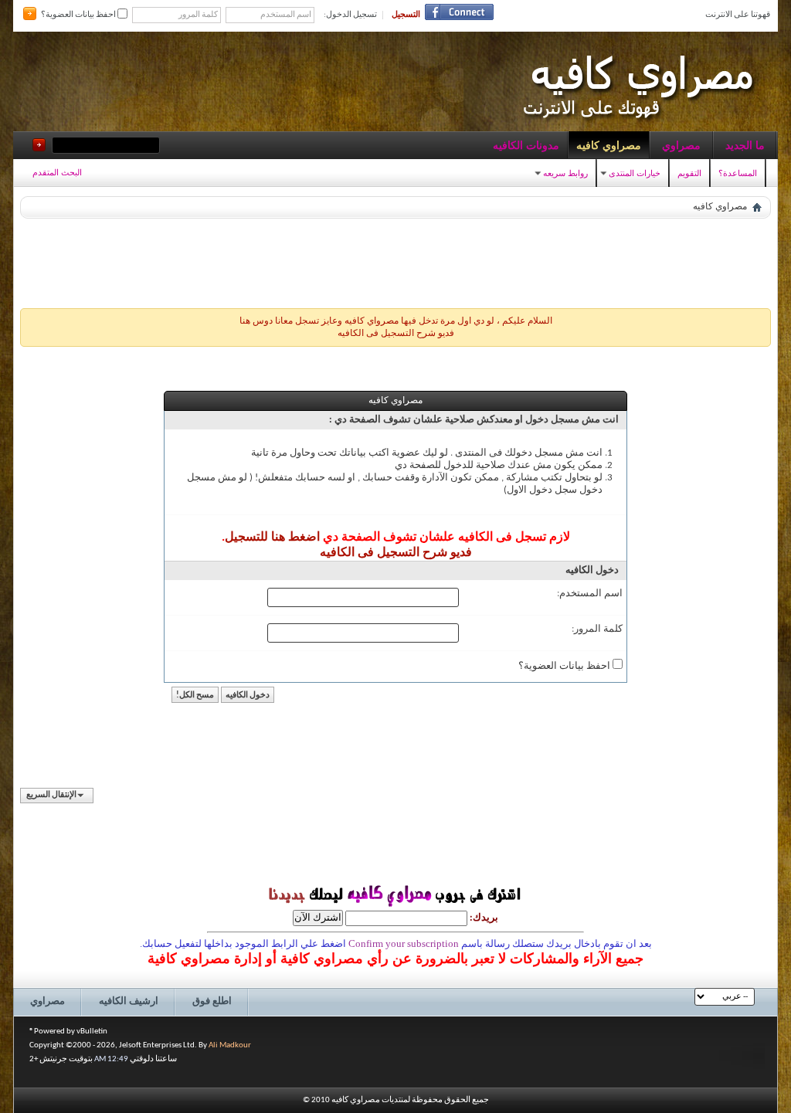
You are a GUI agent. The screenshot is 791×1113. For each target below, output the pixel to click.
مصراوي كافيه (608, 145)
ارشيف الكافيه (128, 1001)
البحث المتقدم (57, 172)
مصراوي (681, 145)
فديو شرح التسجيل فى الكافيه (396, 333)
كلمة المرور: (597, 629)
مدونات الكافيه (526, 145)
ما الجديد (745, 145)
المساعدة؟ (737, 173)
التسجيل (406, 15)
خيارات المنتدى (634, 173)
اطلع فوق (212, 1001)
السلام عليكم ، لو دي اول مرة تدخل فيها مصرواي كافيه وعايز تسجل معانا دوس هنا (395, 321)
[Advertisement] (395, 259)
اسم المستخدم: (590, 594)
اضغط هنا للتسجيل (272, 537)
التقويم (689, 173)
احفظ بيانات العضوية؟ (79, 15)
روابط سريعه (565, 173)
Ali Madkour (230, 1045)
